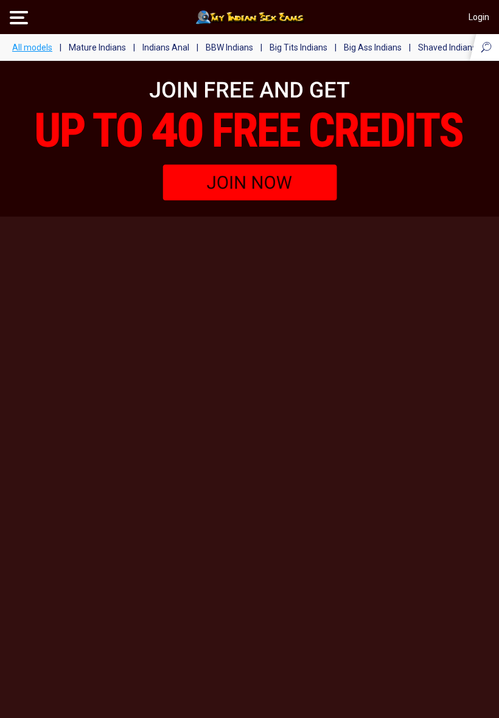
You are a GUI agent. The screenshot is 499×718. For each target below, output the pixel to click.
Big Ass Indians (373, 47)
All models (32, 47)
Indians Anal (165, 47)
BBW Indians (229, 47)
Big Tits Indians (298, 47)
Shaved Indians (447, 47)
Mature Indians (97, 47)
